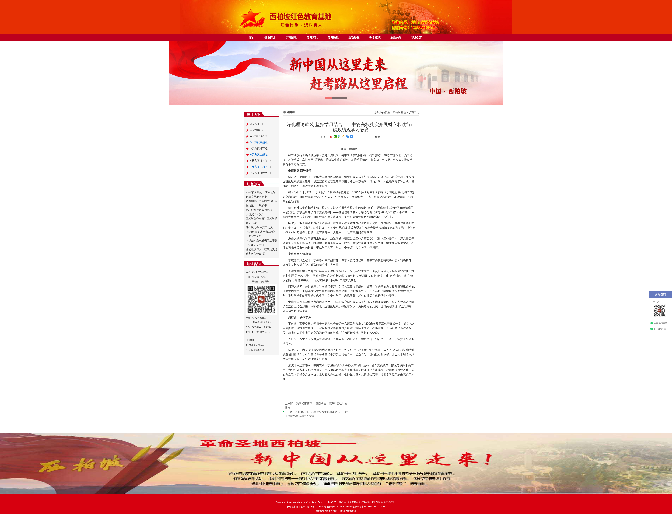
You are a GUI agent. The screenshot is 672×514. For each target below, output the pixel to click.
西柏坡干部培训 (338, 510)
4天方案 (255, 130)
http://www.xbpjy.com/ (297, 502)
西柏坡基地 (399, 112)
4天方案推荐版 (259, 136)
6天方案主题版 (259, 154)
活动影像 (354, 37)
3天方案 (255, 124)
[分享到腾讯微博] (339, 136)
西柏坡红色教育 (346, 502)
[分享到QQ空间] (343, 136)
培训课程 (333, 37)
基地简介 (270, 37)
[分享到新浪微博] (331, 136)
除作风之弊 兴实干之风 (259, 227)
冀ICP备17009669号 (316, 506)
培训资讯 (312, 37)
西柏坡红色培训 (323, 510)
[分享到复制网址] (347, 136)
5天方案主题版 (259, 142)
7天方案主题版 (259, 166)
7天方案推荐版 (259, 173)
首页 (252, 37)
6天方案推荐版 (259, 160)
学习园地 (291, 37)
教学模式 (375, 37)
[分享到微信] (335, 136)
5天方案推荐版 (259, 148)
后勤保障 (396, 37)
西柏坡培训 (351, 510)
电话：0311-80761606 (257, 272)
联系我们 (417, 37)
